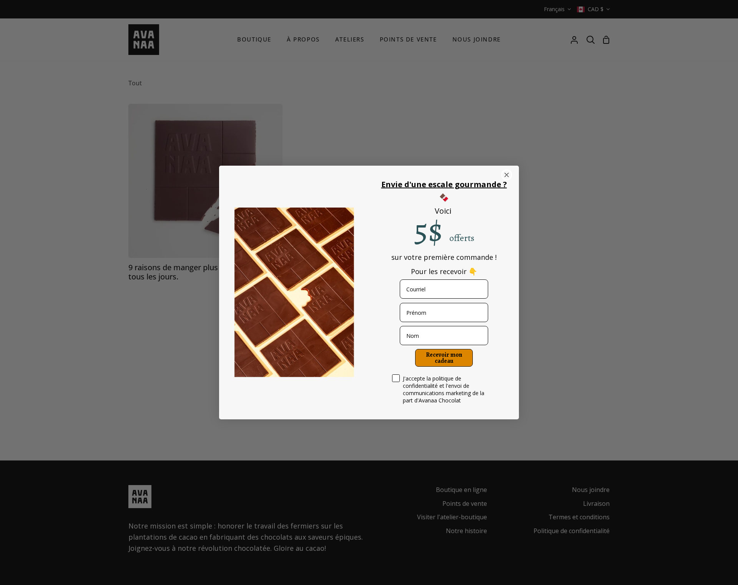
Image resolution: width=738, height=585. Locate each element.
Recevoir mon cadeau (444, 358)
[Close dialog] (506, 174)
